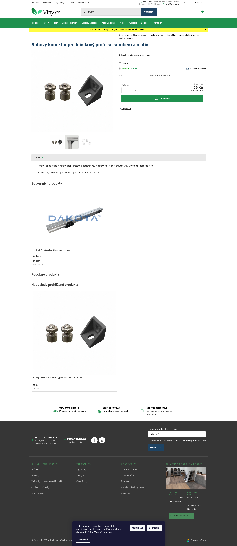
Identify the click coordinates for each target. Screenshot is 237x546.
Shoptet (194, 540)
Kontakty (47, 3)
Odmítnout (137, 528)
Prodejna (35, 3)
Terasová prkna (128, 475)
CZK (184, 3)
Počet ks (125, 85)
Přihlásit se (155, 447)
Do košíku (165, 98)
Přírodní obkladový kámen (132, 487)
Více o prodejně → (181, 515)
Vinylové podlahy (129, 469)
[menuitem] (34, 23)
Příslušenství (126, 493)
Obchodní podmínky (40, 487)
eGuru (203, 540)
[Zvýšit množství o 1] (135, 90)
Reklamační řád (38, 493)
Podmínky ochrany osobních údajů (46, 481)
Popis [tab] (37, 157)
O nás (71, 3)
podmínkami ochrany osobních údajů (190, 440)
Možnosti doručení (198, 69)
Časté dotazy (82, 481)
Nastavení (83, 539)
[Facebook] (94, 440)
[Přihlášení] (195, 11)
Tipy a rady (59, 3)
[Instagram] (102, 440)
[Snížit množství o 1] (124, 90)
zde (110, 532)
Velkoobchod (83, 3)
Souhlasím (154, 528)
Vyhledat (148, 12)
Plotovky (125, 481)
